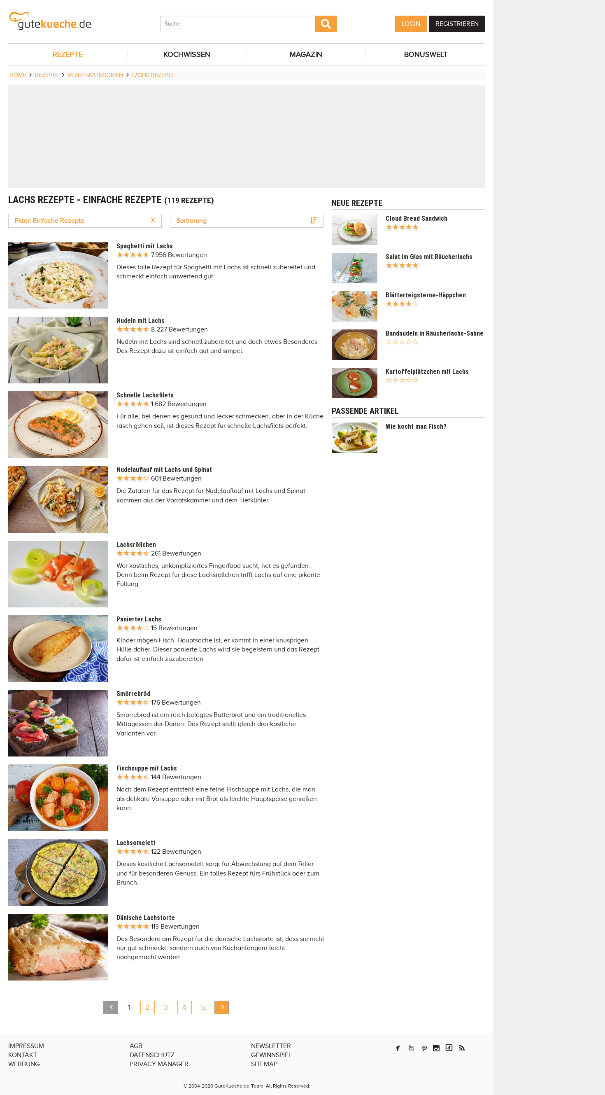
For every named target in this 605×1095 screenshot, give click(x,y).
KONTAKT (22, 1055)
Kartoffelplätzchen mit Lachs (427, 372)
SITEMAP (264, 1064)
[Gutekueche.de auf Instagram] (436, 1048)
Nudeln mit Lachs (140, 321)
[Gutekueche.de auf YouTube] (411, 1048)
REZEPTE (68, 54)
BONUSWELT (425, 54)
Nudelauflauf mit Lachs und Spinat (164, 470)
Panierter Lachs (138, 619)
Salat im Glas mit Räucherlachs (429, 257)
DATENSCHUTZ (152, 1055)
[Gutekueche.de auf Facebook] (398, 1048)
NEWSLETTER (271, 1046)
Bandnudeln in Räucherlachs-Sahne (435, 333)
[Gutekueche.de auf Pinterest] (424, 1048)
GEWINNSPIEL (271, 1055)
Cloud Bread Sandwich (416, 218)
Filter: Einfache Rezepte (85, 220)
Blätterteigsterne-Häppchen (426, 295)
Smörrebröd (133, 694)
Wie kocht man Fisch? (416, 426)
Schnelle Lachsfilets (145, 395)
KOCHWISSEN (186, 54)
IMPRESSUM (26, 1046)
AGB (136, 1046)
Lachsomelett (136, 843)
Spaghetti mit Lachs (144, 246)
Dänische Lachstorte (145, 918)
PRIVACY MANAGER (159, 1064)
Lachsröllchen (136, 545)
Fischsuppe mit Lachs (146, 768)
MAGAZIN (306, 54)
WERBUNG (24, 1064)
